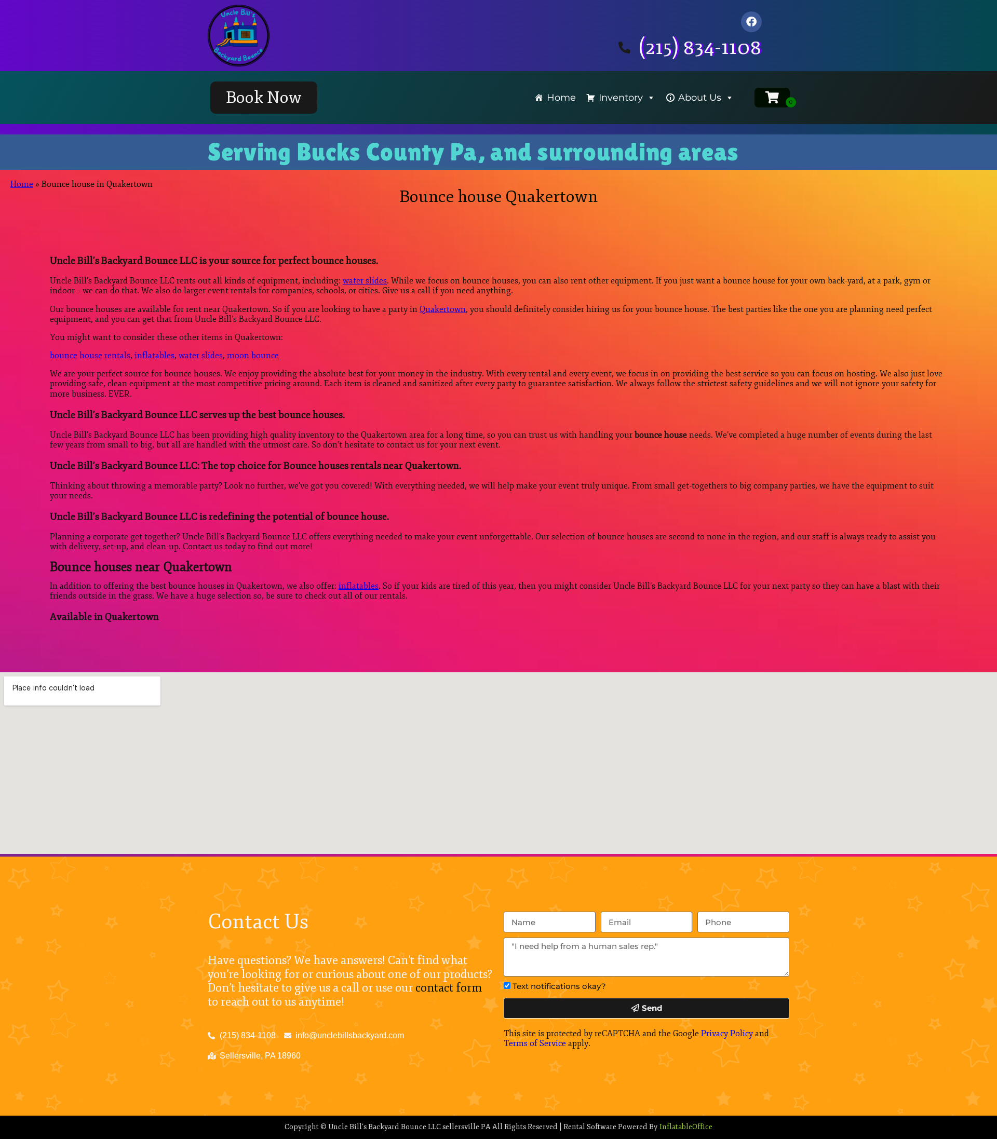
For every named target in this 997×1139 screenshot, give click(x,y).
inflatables (154, 355)
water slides (365, 281)
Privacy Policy (727, 1033)
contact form (448, 988)
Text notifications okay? (559, 986)
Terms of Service (535, 1043)
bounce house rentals (90, 355)
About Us (699, 97)
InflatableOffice (685, 1126)
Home (561, 97)
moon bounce (253, 355)
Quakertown (443, 309)
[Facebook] (751, 21)
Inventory (621, 97)
